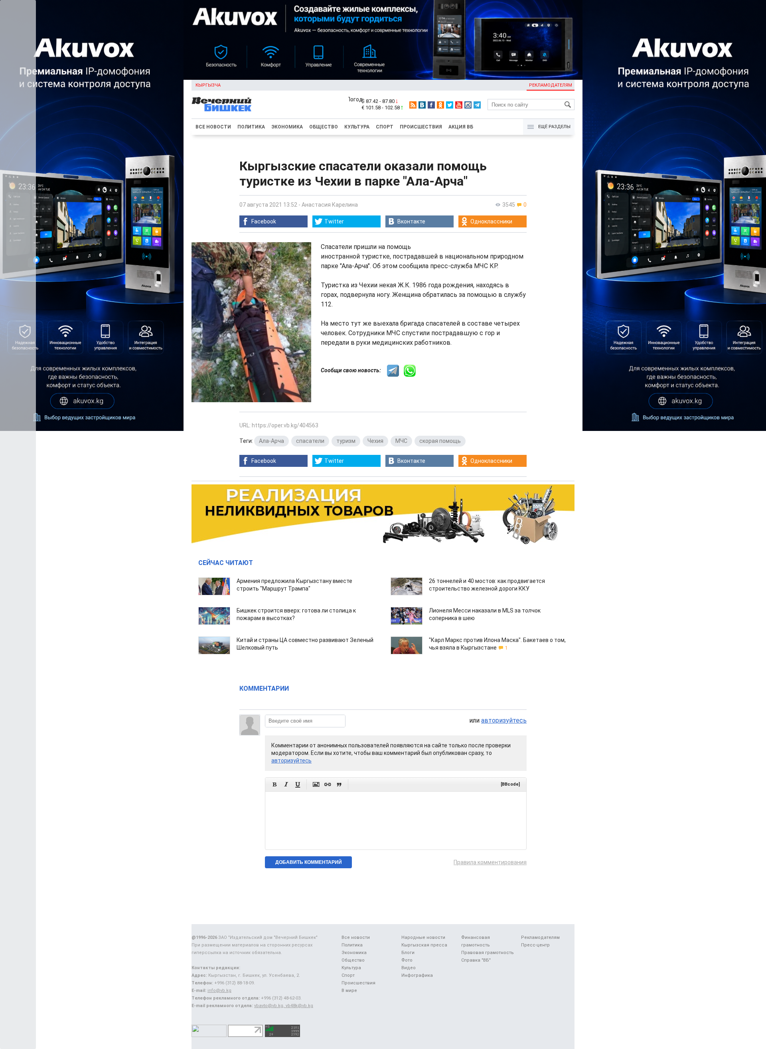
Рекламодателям (550, 85)
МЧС (401, 441)
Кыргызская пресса (424, 945)
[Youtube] (458, 105)
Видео (408, 967)
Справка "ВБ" (476, 960)
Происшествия (421, 127)
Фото (407, 960)
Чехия (375, 441)
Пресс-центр (535, 945)
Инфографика (417, 975)
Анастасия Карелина (330, 205)
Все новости (213, 127)
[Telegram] (477, 105)
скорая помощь (440, 441)
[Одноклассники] (440, 105)
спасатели (310, 441)
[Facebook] (431, 105)
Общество (323, 127)
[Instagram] (468, 105)
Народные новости (423, 937)
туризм (345, 441)
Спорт (384, 127)
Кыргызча (208, 85)
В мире (349, 990)
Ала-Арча (271, 441)
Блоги (408, 952)
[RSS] (413, 105)
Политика (251, 127)
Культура (356, 127)
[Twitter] (449, 105)
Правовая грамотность (487, 952)
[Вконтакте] (422, 105)
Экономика (287, 127)
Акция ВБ (460, 127)
